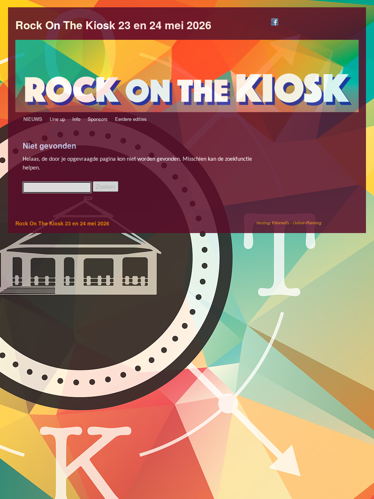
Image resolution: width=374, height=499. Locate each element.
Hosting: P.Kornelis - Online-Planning (288, 223)
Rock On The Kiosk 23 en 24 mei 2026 (113, 25)
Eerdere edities (131, 118)
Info (76, 118)
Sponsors (98, 118)
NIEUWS (32, 118)
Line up (57, 118)
